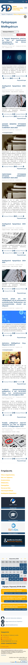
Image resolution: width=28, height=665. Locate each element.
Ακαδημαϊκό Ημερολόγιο (8, 493)
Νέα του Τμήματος (6, 477)
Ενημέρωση (9, 14)
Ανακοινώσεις (5, 480)
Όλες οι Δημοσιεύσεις (8, 475)
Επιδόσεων (18, 662)
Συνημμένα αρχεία (8, 132)
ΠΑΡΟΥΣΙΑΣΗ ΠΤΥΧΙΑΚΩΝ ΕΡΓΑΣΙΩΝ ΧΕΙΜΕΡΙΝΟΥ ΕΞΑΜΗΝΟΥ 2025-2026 (14, 176)
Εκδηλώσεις (4, 482)
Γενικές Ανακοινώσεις (7, 76)
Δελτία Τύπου (7, 78)
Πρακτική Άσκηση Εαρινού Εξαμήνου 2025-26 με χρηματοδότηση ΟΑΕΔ (14, 606)
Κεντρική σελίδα (4, 646)
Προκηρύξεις (5, 485)
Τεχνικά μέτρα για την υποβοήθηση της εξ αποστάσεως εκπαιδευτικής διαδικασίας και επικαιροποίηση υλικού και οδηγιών (14, 302)
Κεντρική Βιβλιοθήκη (6, 648)
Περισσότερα (21, 80)
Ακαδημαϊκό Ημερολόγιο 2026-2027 (14, 87)
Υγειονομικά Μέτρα (7, 490)
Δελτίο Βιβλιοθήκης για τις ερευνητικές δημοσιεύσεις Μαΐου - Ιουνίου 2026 (13, 598)
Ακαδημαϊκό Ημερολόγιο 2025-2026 (14, 225)
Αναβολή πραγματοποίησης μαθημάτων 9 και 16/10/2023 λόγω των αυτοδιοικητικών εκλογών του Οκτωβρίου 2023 (14, 392)
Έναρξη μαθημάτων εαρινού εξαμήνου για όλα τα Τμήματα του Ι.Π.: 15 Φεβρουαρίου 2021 (14, 424)
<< (3, 558)
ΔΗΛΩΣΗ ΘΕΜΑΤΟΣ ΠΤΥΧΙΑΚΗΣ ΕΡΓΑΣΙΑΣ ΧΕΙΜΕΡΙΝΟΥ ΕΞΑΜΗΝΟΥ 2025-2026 (14, 125)
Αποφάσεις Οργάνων (21, 116)
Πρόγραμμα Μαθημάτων (20, 76)
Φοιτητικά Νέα (16, 78)
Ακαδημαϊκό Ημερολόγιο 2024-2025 (14, 261)
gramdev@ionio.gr (7, 639)
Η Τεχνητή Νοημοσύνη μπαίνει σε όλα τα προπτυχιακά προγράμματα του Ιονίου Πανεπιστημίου (14, 41)
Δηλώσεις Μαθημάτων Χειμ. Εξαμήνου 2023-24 (14, 344)
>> (25, 558)
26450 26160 (6, 637)
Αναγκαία (13, 662)
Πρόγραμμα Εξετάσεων (9, 116)
